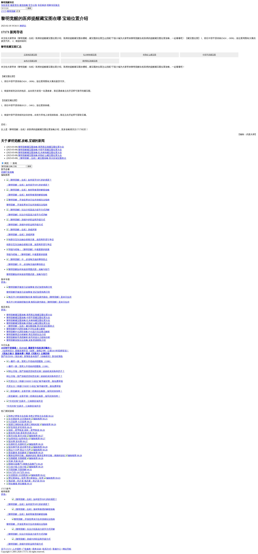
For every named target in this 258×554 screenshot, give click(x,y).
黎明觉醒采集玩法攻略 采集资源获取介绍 (26, 340)
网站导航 (67, 549)
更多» (3, 282)
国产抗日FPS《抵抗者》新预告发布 (18, 356)
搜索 (29, 8)
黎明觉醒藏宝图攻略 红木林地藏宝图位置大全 (40, 152)
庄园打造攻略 (7, 172)
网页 (6, 163)
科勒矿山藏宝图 (149, 55)
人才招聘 (16, 549)
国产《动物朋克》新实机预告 (49, 356)
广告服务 (26, 549)
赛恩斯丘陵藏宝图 (89, 61)
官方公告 (32, 5)
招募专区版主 (53, 5)
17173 (3, 11)
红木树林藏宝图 (89, 55)
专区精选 (42, 5)
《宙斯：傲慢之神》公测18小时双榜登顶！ (48, 351)
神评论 (23, 26)
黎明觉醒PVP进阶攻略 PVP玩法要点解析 (25, 329)
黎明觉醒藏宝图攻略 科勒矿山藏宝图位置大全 (40, 155)
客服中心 (57, 549)
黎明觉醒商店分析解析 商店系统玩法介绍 (26, 334)
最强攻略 (23, 5)
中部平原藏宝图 (209, 55)
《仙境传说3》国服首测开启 (14, 351)
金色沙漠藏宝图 (30, 61)
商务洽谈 (36, 549)
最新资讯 (14, 5)
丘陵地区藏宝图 (30, 55)
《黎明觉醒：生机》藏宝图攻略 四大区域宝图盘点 (42, 158)
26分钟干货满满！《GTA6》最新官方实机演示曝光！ (26, 348)
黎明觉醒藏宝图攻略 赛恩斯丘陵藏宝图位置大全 (41, 147)
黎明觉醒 (11, 11)
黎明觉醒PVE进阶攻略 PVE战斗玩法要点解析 (28, 332)
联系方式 (46, 549)
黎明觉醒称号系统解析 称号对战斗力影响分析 (28, 337)
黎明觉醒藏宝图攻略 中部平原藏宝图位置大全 (40, 150)
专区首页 (5, 5)
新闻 (15, 163)
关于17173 (6, 549)
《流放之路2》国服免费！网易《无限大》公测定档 (25, 353)
